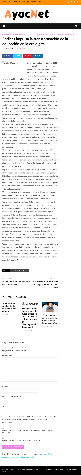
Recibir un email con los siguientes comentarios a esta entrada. (27, 431)
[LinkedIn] (74, 2)
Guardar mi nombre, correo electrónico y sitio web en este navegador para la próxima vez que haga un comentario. (29, 419)
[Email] (77, 2)
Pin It (29, 56)
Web (4, 406)
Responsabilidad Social (44, 34)
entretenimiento (19, 34)
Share (8, 56)
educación (15, 270)
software (59, 34)
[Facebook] (68, 2)
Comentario (8, 355)
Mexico (30, 34)
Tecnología (69, 34)
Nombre (6, 386)
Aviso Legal (25, 2)
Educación (6, 34)
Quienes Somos (36, 2)
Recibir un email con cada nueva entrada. (21, 440)
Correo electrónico (12, 396)
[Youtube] (71, 2)
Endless (25, 270)
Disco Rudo (9, 48)
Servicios (17, 2)
